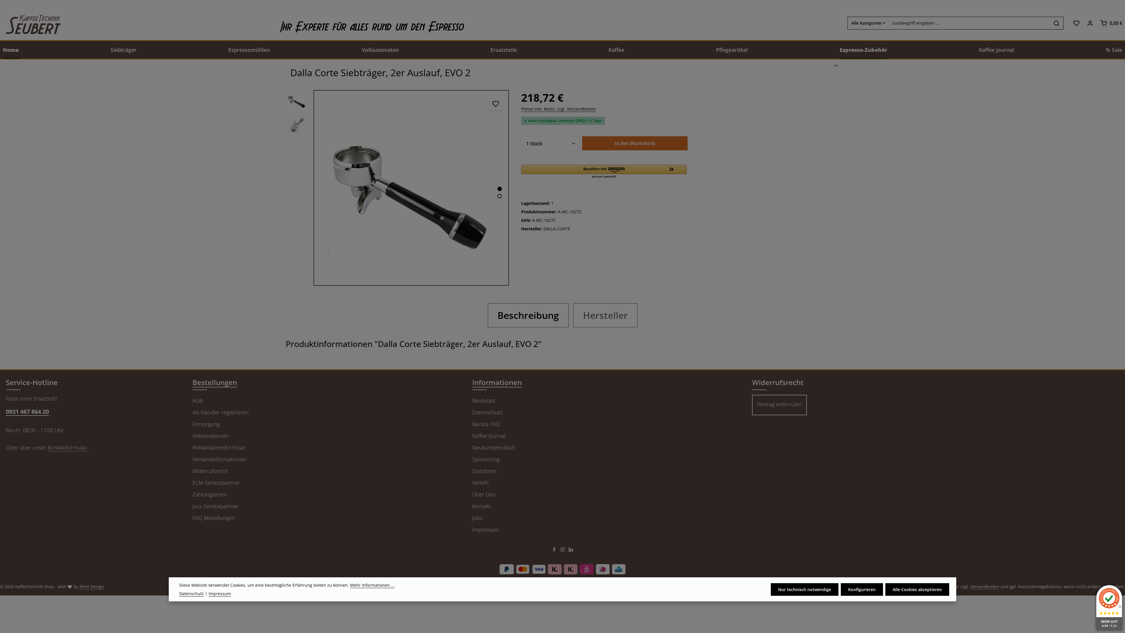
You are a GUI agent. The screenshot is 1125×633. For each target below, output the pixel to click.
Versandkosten (984, 586)
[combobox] (969, 23)
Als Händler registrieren (220, 412)
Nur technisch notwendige (804, 589)
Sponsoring (486, 459)
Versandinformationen (219, 459)
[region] (397, 187)
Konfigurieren (862, 589)
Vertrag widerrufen (779, 404)
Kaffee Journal (489, 435)
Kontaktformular (67, 447)
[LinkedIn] (570, 550)
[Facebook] (555, 550)
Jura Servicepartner (215, 506)
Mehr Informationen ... (372, 585)
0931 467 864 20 (27, 412)
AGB (197, 400)
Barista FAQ (486, 424)
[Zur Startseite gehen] (30, 23)
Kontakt (481, 506)
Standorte (484, 470)
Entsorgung (206, 424)
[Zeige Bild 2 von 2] (499, 196)
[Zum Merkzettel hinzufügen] (495, 103)
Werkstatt (483, 400)
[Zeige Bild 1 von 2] (499, 189)
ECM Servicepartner (216, 482)
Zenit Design (91, 586)
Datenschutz (487, 412)
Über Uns (483, 494)
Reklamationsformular (219, 447)
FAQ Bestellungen (213, 517)
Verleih (480, 482)
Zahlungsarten (209, 494)
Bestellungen (214, 382)
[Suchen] (1056, 23)
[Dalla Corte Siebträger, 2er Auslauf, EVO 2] (411, 187)
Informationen (497, 382)
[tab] (528, 315)
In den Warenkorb (635, 143)
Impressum (485, 529)
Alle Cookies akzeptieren (917, 589)
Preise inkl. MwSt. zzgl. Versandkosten (558, 109)
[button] (604, 172)
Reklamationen (210, 435)
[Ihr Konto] (1090, 23)
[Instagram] (563, 550)
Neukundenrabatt (493, 447)
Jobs (477, 517)
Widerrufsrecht (210, 470)
